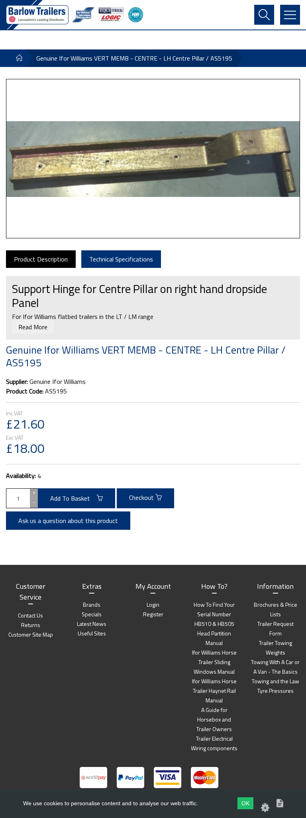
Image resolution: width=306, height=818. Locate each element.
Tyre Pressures (275, 690)
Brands (91, 604)
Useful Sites (92, 633)
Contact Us (30, 615)
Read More (32, 327)
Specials (92, 614)
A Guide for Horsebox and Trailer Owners (214, 719)
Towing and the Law (275, 681)
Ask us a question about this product (68, 520)
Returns (30, 625)
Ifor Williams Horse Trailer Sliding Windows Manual (214, 662)
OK (245, 803)
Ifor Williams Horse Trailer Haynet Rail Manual (214, 690)
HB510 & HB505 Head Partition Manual (214, 633)
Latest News (91, 623)
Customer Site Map (30, 634)
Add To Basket (73, 498)
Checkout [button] (142, 497)
